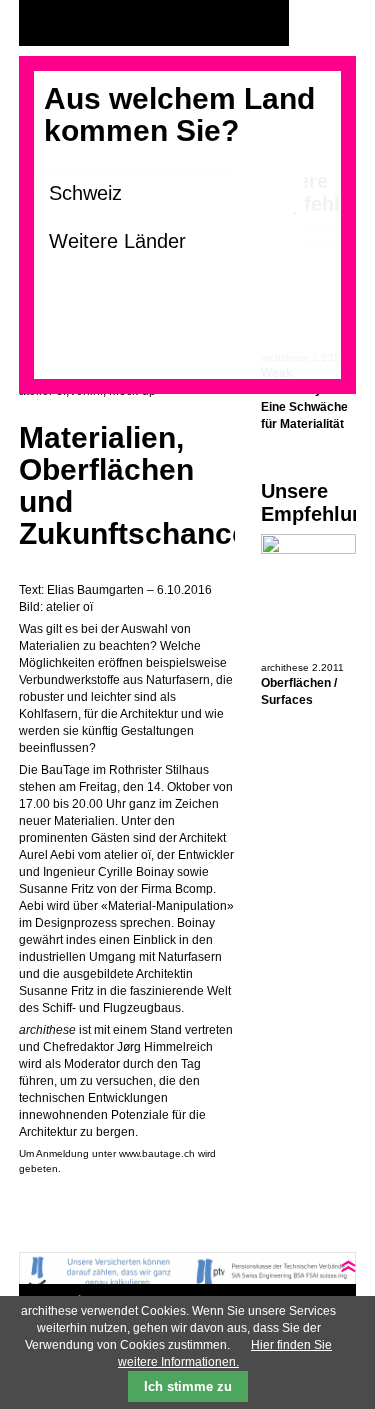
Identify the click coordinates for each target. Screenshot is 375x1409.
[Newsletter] (336, 23)
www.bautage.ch (157, 1153)
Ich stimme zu (188, 1386)
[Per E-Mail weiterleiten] (89, 1201)
